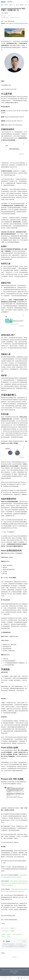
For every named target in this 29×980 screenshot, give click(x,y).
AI (14, 4)
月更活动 (6, 4)
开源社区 (8, 934)
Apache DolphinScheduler (17, 934)
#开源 (8, 936)
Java (26, 4)
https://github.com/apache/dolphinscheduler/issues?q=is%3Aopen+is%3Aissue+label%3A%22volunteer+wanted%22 (14, 883)
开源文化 (3, 936)
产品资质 (14, 973)
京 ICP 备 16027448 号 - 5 (14, 972)
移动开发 (22, 4)
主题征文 (11, 4)
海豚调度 (3, 934)
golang (17, 4)
